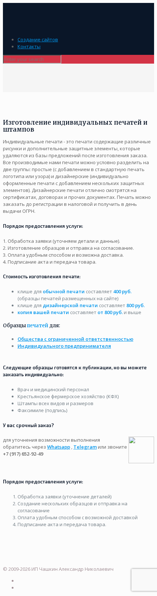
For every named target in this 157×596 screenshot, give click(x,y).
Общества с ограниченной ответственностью (75, 339)
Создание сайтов (38, 39)
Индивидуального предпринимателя (64, 346)
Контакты (29, 46)
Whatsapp (58, 447)
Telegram (85, 447)
